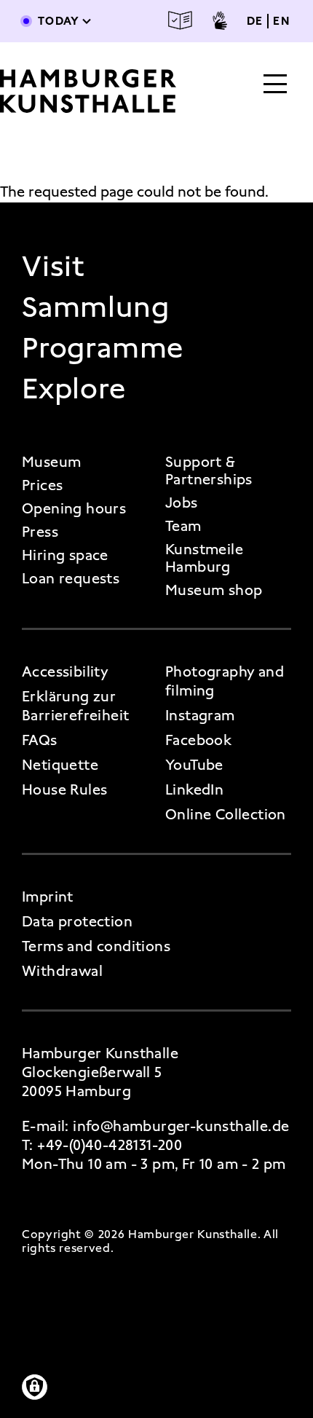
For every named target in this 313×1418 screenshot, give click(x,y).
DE (255, 21)
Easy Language (180, 20)
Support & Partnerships (209, 470)
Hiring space (65, 555)
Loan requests (70, 578)
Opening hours (74, 508)
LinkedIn (194, 789)
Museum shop (213, 590)
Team (183, 526)
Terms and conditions (96, 946)
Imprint (48, 896)
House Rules (64, 789)
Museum (51, 461)
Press (40, 531)
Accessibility (65, 671)
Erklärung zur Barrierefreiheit (75, 706)
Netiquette (60, 764)
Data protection (77, 921)
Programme (102, 348)
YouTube (194, 764)
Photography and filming (224, 681)
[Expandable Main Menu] (275, 85)
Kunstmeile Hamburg (204, 557)
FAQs (40, 739)
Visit (53, 266)
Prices (42, 485)
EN (281, 21)
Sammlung (95, 307)
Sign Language (220, 20)
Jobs (181, 502)
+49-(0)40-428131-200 (109, 1144)
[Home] (88, 91)
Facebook (198, 739)
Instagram (200, 715)
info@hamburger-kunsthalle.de (181, 1125)
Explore (74, 388)
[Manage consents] (34, 1387)
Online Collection (225, 814)
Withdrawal (62, 970)
